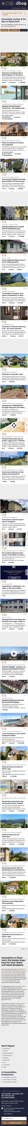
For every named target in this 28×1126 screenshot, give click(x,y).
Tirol (4, 1062)
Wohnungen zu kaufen (9, 1079)
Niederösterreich (8, 1053)
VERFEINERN (24, 30)
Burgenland (6, 1048)
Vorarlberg (6, 1065)
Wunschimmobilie (13, 1020)
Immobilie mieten (19, 1003)
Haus (3, 972)
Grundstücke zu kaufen (10, 1082)
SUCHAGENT (5, 30)
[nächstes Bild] (26, 59)
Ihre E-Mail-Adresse (5, 1115)
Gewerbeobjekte (17, 972)
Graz (3, 981)
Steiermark (6, 1060)
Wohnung (21, 971)
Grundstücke (5, 974)
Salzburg (5, 1058)
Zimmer (9, 972)
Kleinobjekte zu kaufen (9, 1077)
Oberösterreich (7, 1055)
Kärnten (5, 1051)
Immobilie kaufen (20, 986)
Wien (4, 1067)
